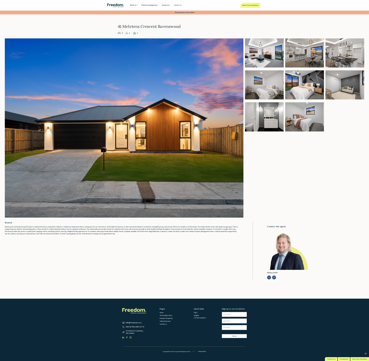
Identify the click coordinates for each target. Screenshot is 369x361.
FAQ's (195, 313)
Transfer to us (331, 359)
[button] (133, 5)
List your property (200, 318)
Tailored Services (165, 321)
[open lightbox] (124, 128)
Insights (196, 315)
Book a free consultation (359, 359)
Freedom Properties (166, 318)
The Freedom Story (166, 315)
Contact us (178, 5)
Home (161, 313)
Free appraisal (344, 359)
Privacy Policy (202, 351)
